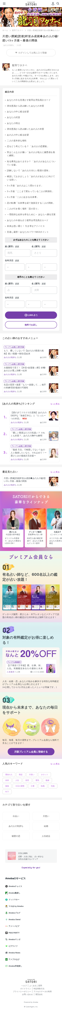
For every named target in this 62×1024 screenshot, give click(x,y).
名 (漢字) (36, 246)
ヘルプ (24, 985)
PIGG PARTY (14, 933)
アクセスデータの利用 (43, 991)
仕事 (32, 786)
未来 (7, 780)
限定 (21, 775)
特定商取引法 (39, 988)
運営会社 (39, 994)
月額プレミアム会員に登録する (31, 751)
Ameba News (14, 953)
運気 (37, 780)
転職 (43, 786)
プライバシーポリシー (22, 991)
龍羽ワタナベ (17, 30)
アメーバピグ (14, 926)
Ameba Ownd (14, 919)
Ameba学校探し (15, 966)
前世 (27, 780)
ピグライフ (13, 946)
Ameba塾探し (14, 893)
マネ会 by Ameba (16, 906)
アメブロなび (14, 959)
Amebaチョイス (15, 886)
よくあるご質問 (35, 985)
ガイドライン (25, 988)
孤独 (7, 786)
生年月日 (9, 260)
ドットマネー (14, 899)
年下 (7, 792)
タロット (44, 775)
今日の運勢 (19, 786)
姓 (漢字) (9, 246)
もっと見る (55, 404)
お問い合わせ (27, 994)
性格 (53, 786)
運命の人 (8, 775)
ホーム (5, 30)
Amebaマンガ (14, 939)
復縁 (47, 780)
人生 (17, 780)
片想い (31, 775)
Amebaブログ (14, 913)
